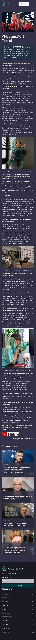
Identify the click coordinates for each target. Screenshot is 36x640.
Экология (18, 605)
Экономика (18, 598)
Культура (18, 601)
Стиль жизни (18, 613)
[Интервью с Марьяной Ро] (10, 434)
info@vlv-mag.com (11, 573)
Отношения (18, 628)
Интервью (18, 594)
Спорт (18, 609)
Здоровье (18, 624)
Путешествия (18, 617)
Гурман (18, 620)
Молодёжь (18, 632)
